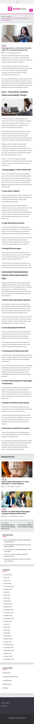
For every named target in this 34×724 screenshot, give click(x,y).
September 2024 (9, 618)
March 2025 (7, 601)
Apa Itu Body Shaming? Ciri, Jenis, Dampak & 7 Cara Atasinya (15, 483)
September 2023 (9, 650)
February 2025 (8, 604)
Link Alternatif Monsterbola (10, 676)
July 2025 (7, 592)
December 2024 (8, 609)
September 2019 (9, 659)
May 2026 (7, 580)
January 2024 (8, 641)
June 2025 (7, 595)
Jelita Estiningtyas (16, 53)
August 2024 (8, 621)
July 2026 (7, 577)
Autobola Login (7, 684)
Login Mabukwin (7, 680)
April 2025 (7, 598)
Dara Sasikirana (16, 486)
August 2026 (8, 574)
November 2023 (9, 647)
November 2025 (9, 586)
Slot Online (6, 688)
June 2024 (7, 627)
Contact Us (4, 706)
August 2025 (8, 589)
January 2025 (8, 606)
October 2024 (8, 615)
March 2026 (7, 583)
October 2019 (8, 656)
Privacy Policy (5, 703)
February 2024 (8, 639)
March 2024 (7, 636)
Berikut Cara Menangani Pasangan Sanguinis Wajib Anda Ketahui (16, 512)
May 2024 (7, 630)
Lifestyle (4, 45)
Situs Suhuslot (6, 673)
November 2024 (9, 612)
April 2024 (7, 633)
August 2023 (8, 653)
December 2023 (8, 644)
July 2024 (7, 624)
